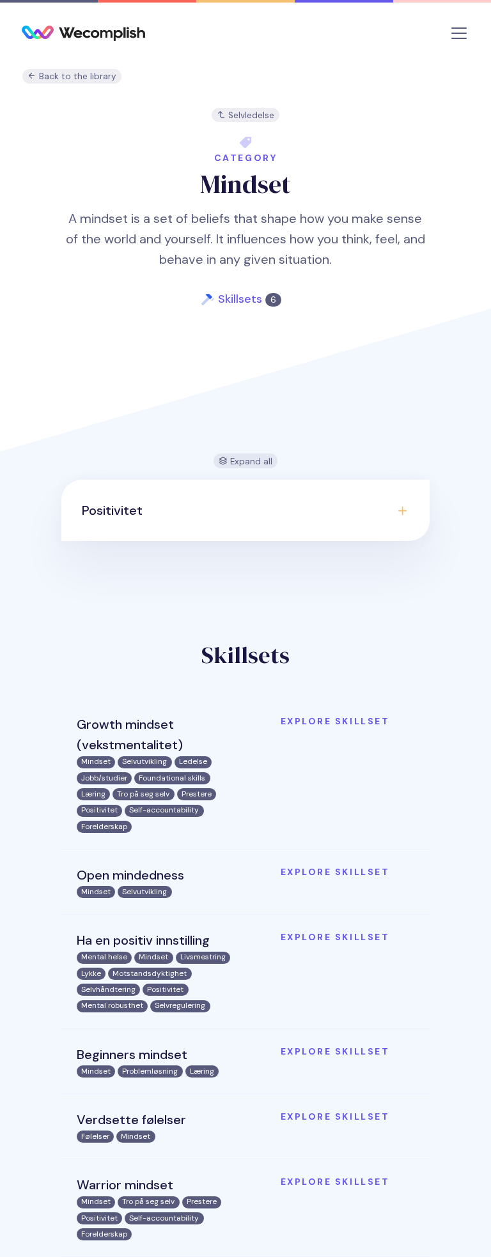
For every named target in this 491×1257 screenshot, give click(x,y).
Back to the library (76, 76)
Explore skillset (335, 721)
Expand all (250, 461)
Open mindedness (130, 875)
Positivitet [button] (112, 510)
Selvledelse (250, 115)
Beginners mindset (132, 1054)
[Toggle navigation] (459, 33)
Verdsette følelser (131, 1119)
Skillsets (247, 299)
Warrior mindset (125, 1185)
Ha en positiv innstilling (143, 940)
